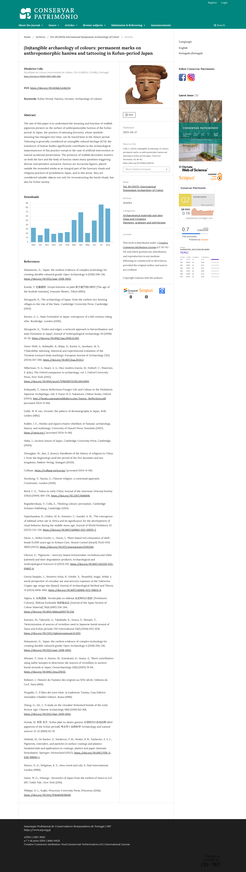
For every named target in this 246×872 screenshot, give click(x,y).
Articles (70, 25)
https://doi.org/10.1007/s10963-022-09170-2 (69, 529)
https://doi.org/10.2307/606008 (70, 495)
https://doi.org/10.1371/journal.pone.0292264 (66, 547)
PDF (130, 114)
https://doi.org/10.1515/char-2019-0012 (47, 714)
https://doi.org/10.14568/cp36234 (50, 88)
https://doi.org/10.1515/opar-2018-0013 (47, 278)
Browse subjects (93, 25)
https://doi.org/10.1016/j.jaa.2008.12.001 (55, 338)
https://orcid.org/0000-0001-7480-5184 (42, 76)
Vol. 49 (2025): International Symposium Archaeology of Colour (84, 36)
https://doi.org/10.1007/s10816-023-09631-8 (74, 590)
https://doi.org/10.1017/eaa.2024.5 (63, 359)
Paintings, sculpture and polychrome (144, 222)
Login (224, 2)
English (183, 47)
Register (212, 2)
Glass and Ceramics (134, 219)
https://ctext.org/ (34, 432)
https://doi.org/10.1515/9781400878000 (47, 795)
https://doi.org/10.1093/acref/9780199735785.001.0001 (56, 381)
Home (27, 36)
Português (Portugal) (190, 53)
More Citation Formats (138, 169)
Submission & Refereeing (127, 25)
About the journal (30, 25)
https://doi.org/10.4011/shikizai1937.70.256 (49, 611)
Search (220, 25)
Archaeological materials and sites (143, 215)
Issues (53, 25)
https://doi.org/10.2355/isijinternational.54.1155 (52, 633)
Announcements (161, 25)
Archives (40, 36)
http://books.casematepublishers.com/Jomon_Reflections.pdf (69, 398)
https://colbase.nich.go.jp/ (50, 470)
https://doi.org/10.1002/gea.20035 (45, 671)
